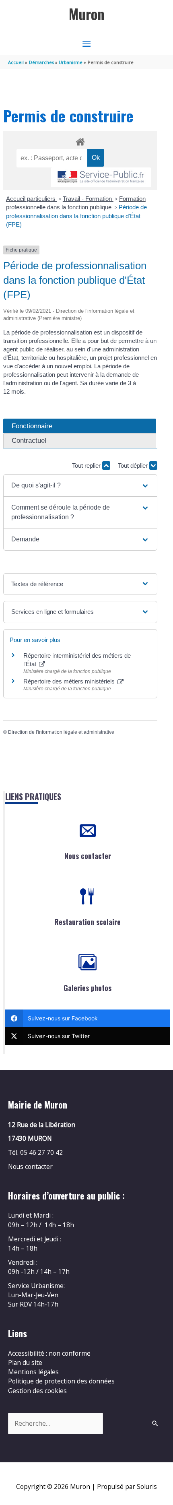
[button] (80, 485)
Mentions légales (33, 1371)
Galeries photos (87, 988)
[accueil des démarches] (80, 140)
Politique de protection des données (61, 1381)
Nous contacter (87, 856)
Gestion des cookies (37, 1390)
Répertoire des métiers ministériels (69, 681)
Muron (87, 14)
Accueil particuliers (31, 198)
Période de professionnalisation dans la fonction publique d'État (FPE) (76, 216)
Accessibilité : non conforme (49, 1353)
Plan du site (25, 1362)
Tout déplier (133, 465)
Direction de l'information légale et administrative (61, 732)
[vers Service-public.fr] (101, 177)
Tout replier (87, 465)
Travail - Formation (88, 198)
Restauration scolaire (87, 922)
